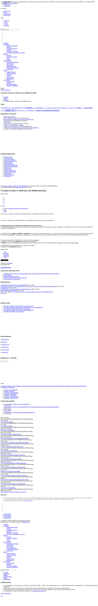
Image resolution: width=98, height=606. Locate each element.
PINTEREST (13, 394)
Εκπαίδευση (10, 560)
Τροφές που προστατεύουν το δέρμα (13, 125)
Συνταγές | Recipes (12, 538)
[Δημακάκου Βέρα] (9, 174)
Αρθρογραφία (7, 516)
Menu (2, 88)
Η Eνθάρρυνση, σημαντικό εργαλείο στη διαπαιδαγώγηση (16, 289)
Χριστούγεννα (10, 559)
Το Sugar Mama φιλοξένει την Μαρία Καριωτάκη (13, 463)
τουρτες (34, 110)
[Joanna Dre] (7, 176)
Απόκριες (6, 100)
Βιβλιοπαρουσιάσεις (12, 527)
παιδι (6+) (10, 110)
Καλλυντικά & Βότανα (12, 544)
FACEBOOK (13, 390)
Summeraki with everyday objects (21, 308)
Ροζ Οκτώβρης (8, 275)
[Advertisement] (46, 141)
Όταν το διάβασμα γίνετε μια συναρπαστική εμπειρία (15, 438)
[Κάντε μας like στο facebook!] (7, 593)
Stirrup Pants (7, 122)
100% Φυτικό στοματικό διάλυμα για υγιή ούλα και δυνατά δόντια (21, 127)
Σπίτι (8, 539)
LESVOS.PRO (14, 397)
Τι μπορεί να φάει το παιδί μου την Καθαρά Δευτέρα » (39, 292)
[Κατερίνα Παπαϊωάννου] (11, 165)
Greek (6, 361)
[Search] (15, 570)
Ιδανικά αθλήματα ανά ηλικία (11, 276)
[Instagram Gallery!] (8, 386)
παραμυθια (18, 110)
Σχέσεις (9, 541)
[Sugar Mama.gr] (5, 90)
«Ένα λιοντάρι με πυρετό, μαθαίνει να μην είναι (13, 492)
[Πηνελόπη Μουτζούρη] (10, 161)
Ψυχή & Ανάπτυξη (11, 565)
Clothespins (10, 550)
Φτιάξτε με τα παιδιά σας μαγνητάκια (10, 471)
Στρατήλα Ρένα (20, 187)
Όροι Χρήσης (7, 515)
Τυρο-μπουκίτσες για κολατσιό (12, 279)
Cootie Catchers (19, 311)
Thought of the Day (12, 530)
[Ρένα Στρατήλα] (8, 158)
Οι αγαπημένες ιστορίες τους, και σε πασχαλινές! (14, 285)
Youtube (6, 24)
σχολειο (30, 110)
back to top (4, 293)
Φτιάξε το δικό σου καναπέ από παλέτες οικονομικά (14, 442)
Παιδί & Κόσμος (11, 553)
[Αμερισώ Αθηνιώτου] (10, 172)
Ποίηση (9, 528)
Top (2, 596)
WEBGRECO (26, 522)
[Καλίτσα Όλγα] (8, 162)
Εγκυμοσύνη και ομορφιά (7, 430)
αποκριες (6, 253)
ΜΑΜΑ (5, 535)
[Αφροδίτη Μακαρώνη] (10, 170)
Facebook (6, 20)
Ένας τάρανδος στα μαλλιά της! (9, 450)
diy (1, 107)
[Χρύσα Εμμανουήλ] (9, 159)
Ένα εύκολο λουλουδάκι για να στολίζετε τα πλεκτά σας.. (19, 119)
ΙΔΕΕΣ (5, 98)
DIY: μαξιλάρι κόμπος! (6, 426)
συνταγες (26, 110)
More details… (14, 3)
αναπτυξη (13, 107)
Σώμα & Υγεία (10, 563)
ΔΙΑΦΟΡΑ (6, 526)
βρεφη (20, 107)
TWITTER (11, 391)
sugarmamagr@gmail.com (28, 500)
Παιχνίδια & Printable (9, 307)
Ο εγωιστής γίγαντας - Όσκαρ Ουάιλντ (11, 434)
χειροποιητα (46, 110)
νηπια (79, 108)
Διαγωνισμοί (7, 14)
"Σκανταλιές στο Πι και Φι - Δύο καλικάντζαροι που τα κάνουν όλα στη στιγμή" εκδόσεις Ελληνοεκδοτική (31, 273)
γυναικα (28, 108)
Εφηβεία (9, 564)
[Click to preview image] (15, 186)
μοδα (76, 107)
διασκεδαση (34, 107)
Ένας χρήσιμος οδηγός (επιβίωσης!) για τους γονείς (15, 479)
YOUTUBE (12, 395)
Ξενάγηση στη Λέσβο (12, 533)
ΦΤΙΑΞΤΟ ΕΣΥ (8, 542)
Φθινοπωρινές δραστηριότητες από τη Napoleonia (29, 307)
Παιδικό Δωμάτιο (11, 548)
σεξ (24, 110)
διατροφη (40, 108)
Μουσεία (9, 531)
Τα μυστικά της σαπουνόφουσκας (24, 310)
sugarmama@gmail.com (39, 591)
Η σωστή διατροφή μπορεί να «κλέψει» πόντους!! (14, 475)
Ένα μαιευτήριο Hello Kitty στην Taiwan (11, 459)
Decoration (7, 306)
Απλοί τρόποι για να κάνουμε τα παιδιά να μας (13, 483)
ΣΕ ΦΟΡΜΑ (7, 561)
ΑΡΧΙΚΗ (6, 97)
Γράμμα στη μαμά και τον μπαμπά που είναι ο (13, 454)
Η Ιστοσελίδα (7, 514)
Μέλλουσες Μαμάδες (12, 567)
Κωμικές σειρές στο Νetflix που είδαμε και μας (13, 467)
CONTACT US (13, 398)
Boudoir (9, 537)
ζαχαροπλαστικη (61, 107)
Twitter (5, 22)
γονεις (23, 107)
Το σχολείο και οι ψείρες (7, 422)
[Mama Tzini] (7, 168)
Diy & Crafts (10, 546)
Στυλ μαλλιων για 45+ (9, 116)
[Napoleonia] (7, 173)
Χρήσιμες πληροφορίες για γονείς (16, 534)
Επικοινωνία (7, 6)
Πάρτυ (5, 12)
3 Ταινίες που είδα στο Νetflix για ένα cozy (12, 446)
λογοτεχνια (72, 107)
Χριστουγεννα (6, 108)
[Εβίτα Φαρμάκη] (8, 163)
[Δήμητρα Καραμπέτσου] (11, 166)
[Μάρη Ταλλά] (7, 169)
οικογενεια (88, 108)
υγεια (38, 110)
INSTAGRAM (14, 392)
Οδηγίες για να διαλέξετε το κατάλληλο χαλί (15, 277)
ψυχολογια (55, 110)
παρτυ (22, 110)
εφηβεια (55, 107)
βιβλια (17, 108)
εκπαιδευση (50, 107)
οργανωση (3, 110)
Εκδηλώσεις (7, 11)
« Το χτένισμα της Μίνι (18, 292)
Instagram (6, 25)
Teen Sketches (8, 308)
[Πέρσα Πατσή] (8, 157)
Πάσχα (8, 557)
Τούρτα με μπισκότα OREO (8, 487)
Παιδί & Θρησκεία (11, 555)
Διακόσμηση (10, 545)
